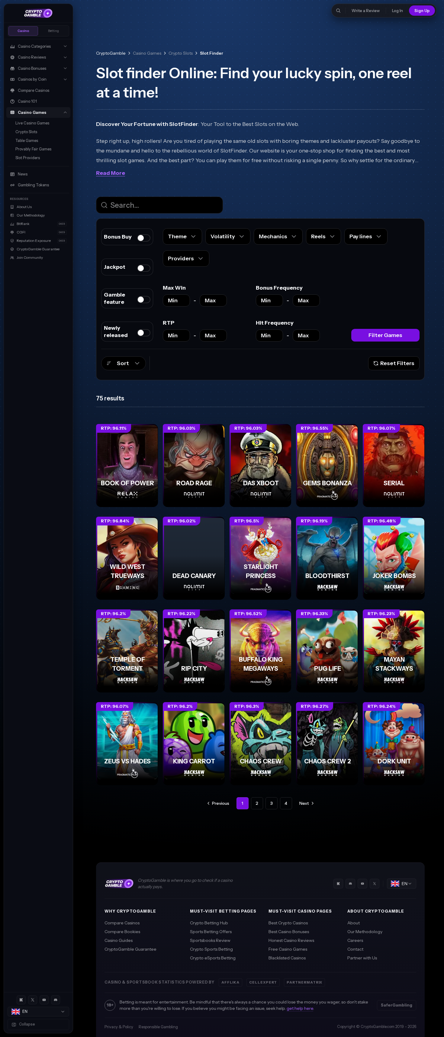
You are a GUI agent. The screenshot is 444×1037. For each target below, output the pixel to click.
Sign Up (422, 10)
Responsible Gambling (158, 1026)
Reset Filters (397, 363)
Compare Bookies (122, 931)
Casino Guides (119, 940)
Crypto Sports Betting (211, 949)
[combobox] (38, 1011)
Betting (53, 31)
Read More (110, 173)
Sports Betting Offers (211, 931)
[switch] (143, 238)
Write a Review (366, 10)
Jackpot (114, 267)
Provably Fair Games (33, 149)
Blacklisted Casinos (287, 958)
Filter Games (385, 335)
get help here (300, 1008)
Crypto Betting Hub (209, 923)
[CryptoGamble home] (38, 13)
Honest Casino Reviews (291, 940)
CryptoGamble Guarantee (130, 949)
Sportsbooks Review (210, 940)
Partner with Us (362, 958)
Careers (355, 940)
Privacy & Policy (119, 1026)
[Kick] (21, 999)
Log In (397, 10)
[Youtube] (44, 999)
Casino (23, 31)
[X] (32, 999)
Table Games (26, 140)
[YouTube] (362, 883)
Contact (355, 949)
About (353, 923)
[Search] (338, 10)
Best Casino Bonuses (289, 931)
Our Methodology (364, 931)
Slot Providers (27, 158)
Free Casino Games (288, 949)
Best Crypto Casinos (288, 923)
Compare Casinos (122, 923)
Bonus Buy (118, 236)
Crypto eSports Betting (213, 958)
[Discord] (55, 999)
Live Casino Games (32, 123)
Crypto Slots (26, 132)
